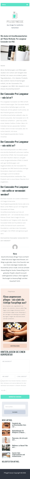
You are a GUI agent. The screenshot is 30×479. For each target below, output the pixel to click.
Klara (15, 253)
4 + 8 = (3, 390)
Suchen (14, 412)
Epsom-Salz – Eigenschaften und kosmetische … (18, 454)
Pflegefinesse (15, 21)
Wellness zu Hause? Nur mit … (20, 446)
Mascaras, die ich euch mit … (19, 439)
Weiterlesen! (15, 346)
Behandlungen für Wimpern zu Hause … (19, 431)
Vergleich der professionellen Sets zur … (19, 424)
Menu (4, 4)
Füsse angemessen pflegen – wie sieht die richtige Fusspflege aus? (14, 299)
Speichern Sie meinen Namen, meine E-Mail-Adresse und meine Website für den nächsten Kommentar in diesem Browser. (14, 383)
